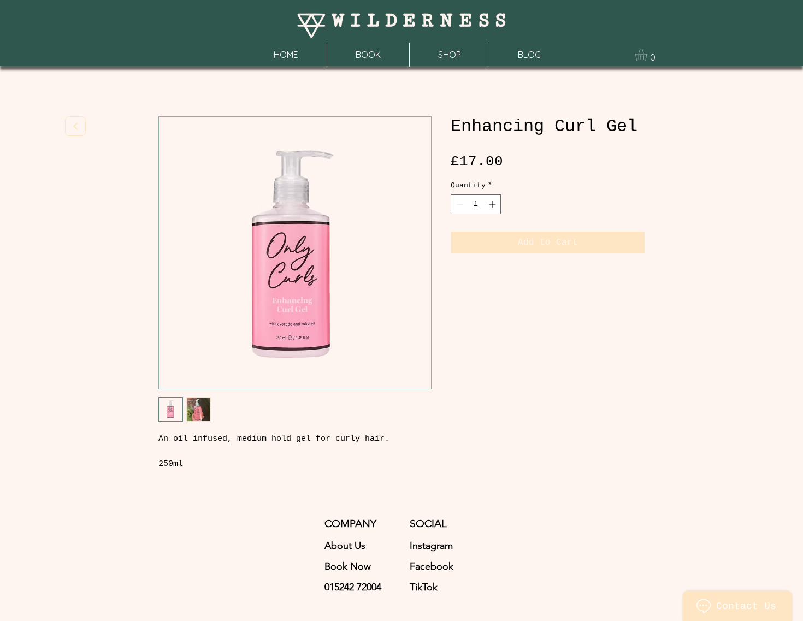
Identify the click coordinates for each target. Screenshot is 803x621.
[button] (648, 55)
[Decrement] (458, 204)
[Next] (75, 126)
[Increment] (493, 204)
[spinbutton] (476, 204)
